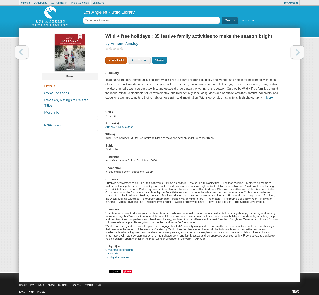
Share (159, 60)
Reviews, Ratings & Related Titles (66, 102)
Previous (21, 52)
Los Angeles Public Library (109, 12)
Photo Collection (80, 2)
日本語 (40, 285)
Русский (88, 285)
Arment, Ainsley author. (119, 126)
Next (297, 52)
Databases (98, 2)
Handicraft (111, 253)
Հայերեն (62, 285)
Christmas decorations (119, 249)
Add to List (139, 60)
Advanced (248, 20)
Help (31, 291)
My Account (291, 2)
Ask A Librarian (59, 2)
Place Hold (116, 60)
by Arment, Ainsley (121, 43)
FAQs (22, 291)
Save (129, 271)
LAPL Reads (40, 2)
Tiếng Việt (76, 285)
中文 (32, 285)
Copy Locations (56, 93)
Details (49, 86)
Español (50, 285)
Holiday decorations (117, 257)
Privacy (41, 291)
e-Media (25, 2)
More (269, 97)
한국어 (98, 285)
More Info (51, 112)
